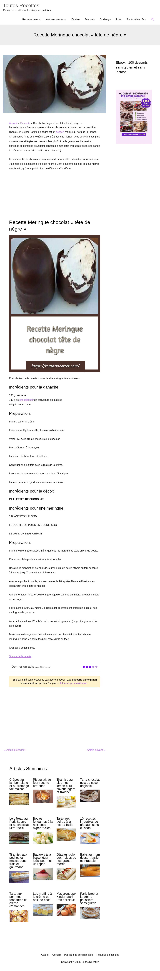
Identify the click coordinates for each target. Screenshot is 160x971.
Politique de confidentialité (78, 954)
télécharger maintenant (74, 683)
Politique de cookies (108, 954)
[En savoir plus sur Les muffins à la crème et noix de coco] (43, 909)
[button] (152, 19)
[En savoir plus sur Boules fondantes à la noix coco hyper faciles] (43, 837)
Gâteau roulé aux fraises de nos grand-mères (66, 859)
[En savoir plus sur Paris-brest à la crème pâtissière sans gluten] (90, 912)
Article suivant (96, 750)
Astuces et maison (56, 19)
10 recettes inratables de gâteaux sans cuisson (89, 823)
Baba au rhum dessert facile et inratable (90, 857)
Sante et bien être (136, 19)
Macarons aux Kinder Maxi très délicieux (66, 897)
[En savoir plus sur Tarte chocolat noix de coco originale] (90, 795)
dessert (60, 132)
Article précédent (14, 750)
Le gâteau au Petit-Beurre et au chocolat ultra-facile (19, 823)
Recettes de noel (31, 19)
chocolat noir (26, 400)
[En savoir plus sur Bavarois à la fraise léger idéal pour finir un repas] (43, 873)
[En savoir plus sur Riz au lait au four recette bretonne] (43, 796)
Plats (119, 19)
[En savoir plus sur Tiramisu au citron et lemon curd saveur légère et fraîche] (66, 801)
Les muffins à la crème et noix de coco (42, 897)
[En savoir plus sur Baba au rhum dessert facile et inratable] (90, 870)
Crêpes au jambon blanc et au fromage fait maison (19, 784)
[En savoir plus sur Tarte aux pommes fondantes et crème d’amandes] (19, 916)
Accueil (45, 954)
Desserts (90, 19)
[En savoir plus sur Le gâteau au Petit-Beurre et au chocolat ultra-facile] (19, 837)
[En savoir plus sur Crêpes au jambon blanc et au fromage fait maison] (19, 798)
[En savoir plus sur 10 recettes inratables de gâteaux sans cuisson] (90, 837)
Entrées (75, 19)
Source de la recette (20, 656)
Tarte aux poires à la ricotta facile (65, 821)
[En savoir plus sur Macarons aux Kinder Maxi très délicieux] (66, 909)
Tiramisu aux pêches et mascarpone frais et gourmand (18, 861)
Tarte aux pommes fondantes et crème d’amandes (18, 900)
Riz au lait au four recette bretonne (42, 783)
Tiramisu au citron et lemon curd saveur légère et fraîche (66, 786)
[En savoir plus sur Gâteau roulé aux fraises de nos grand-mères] (66, 873)
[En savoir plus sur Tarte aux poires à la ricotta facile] (66, 834)
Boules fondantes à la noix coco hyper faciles (43, 823)
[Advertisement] (55, 197)
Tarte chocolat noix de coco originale (90, 783)
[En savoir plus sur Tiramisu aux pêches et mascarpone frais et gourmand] (19, 876)
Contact (56, 954)
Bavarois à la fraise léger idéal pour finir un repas (42, 859)
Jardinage (105, 19)
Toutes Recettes (21, 5)
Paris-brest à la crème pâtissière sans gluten (89, 898)
